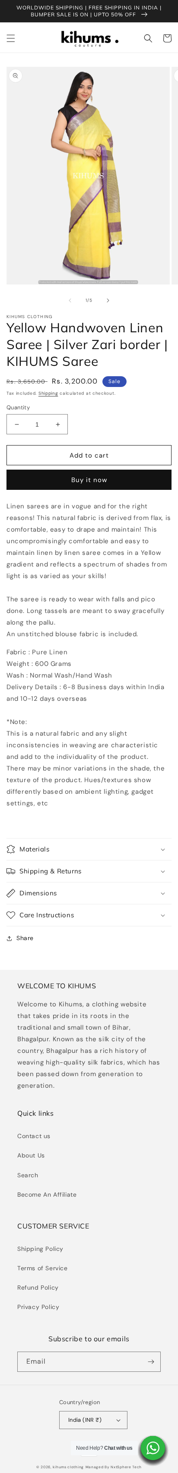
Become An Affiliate (46, 1194)
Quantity (18, 407)
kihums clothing (68, 1467)
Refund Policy (38, 1287)
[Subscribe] (150, 1362)
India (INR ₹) (85, 1419)
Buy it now (89, 480)
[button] (10, 38)
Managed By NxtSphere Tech (114, 1467)
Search (27, 1175)
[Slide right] (108, 300)
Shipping (48, 393)
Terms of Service (42, 1268)
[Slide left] (69, 300)
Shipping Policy (40, 1249)
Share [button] (25, 938)
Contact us (34, 1136)
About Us (31, 1155)
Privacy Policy (38, 1307)
